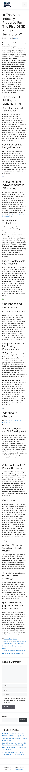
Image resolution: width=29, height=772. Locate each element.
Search (4, 717)
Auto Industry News (10, 639)
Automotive (15, 641)
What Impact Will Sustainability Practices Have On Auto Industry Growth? (13, 646)
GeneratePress (20, 769)
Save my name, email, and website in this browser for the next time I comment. (15, 700)
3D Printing (7, 641)
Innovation (23, 641)
